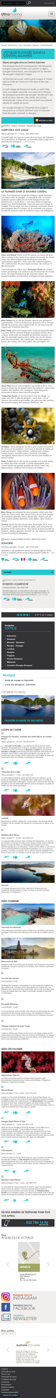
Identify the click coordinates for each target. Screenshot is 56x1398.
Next (48, 1265)
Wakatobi (11, 662)
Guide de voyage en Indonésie (19, 680)
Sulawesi (11, 639)
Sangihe (11, 652)
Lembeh (10, 649)
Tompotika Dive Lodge (15, 130)
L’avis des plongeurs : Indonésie (20, 685)
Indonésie (11, 636)
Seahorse (7, 543)
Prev (8, 1265)
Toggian (11, 655)
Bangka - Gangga (15, 646)
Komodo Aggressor (15, 584)
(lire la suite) (29, 142)
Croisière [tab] (7, 572)
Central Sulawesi (14, 659)
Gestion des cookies (10, 1395)
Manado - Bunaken (15, 642)
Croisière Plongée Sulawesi (19, 665)
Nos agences (49, 3)
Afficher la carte (46, 120)
